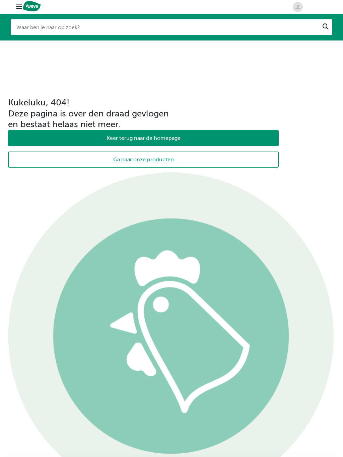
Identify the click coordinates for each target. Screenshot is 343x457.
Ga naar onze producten (143, 159)
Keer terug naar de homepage (144, 138)
